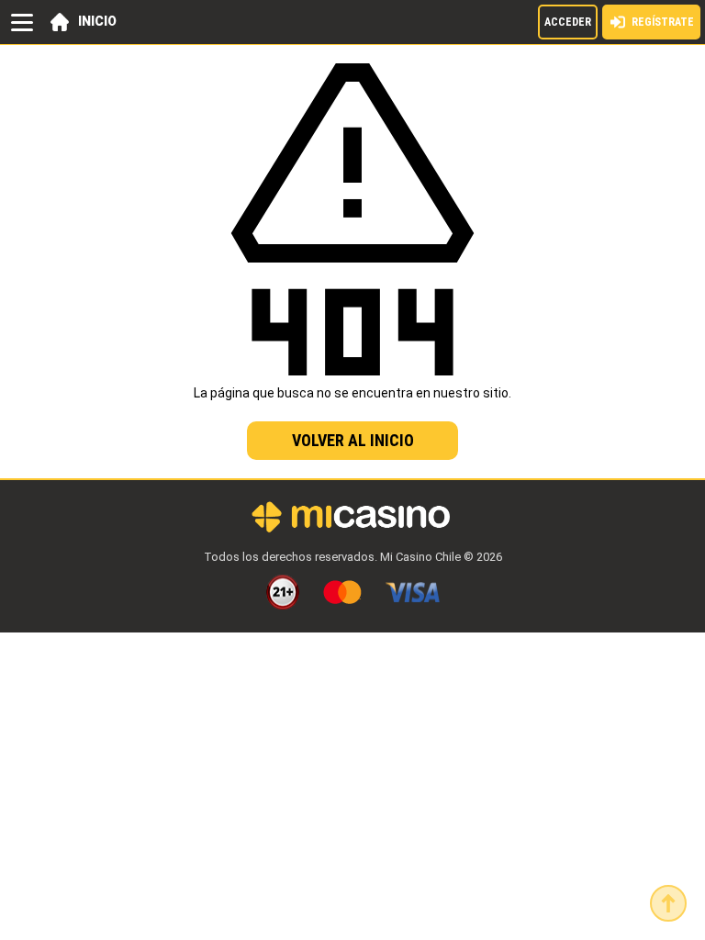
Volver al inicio (353, 440)
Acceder (567, 22)
